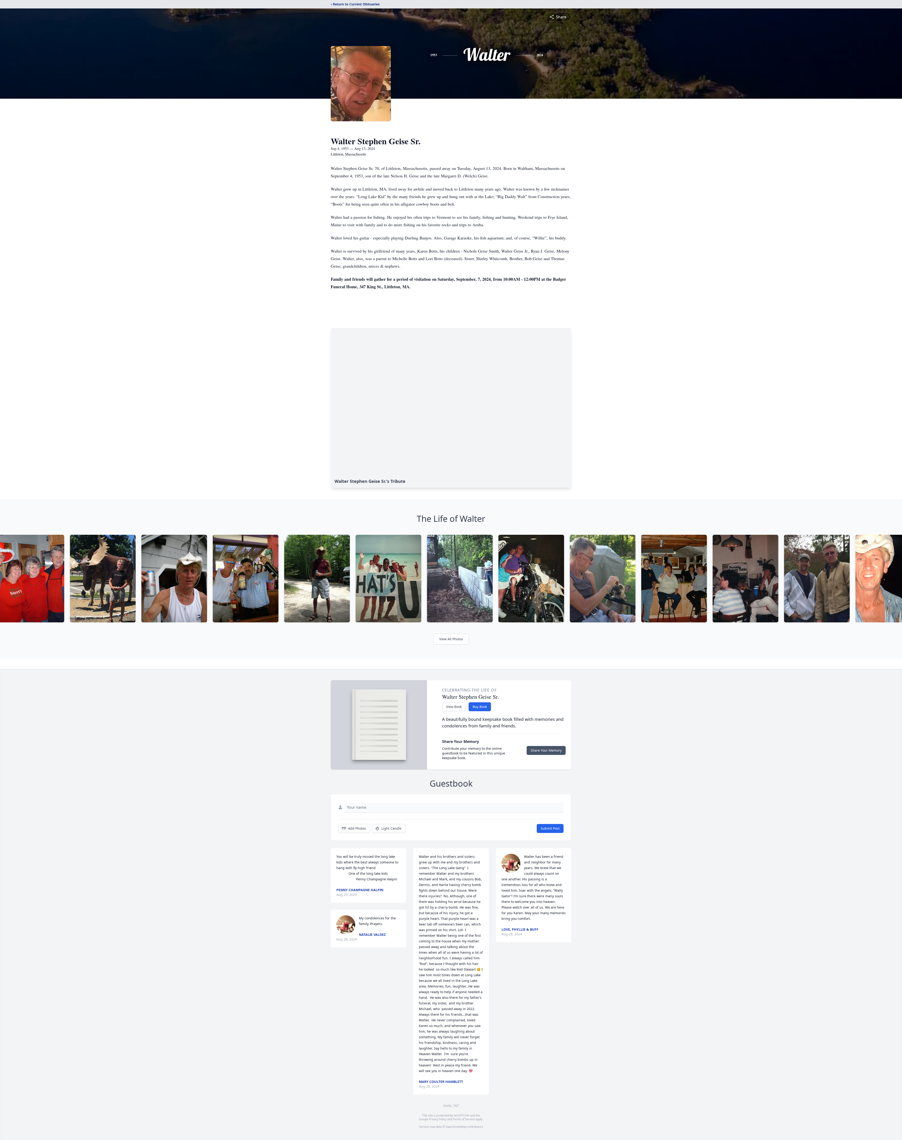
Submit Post (550, 828)
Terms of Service (464, 1119)
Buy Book (480, 706)
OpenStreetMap (456, 1127)
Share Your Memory (546, 750)
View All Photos (451, 639)
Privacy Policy (438, 1119)
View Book (454, 706)
